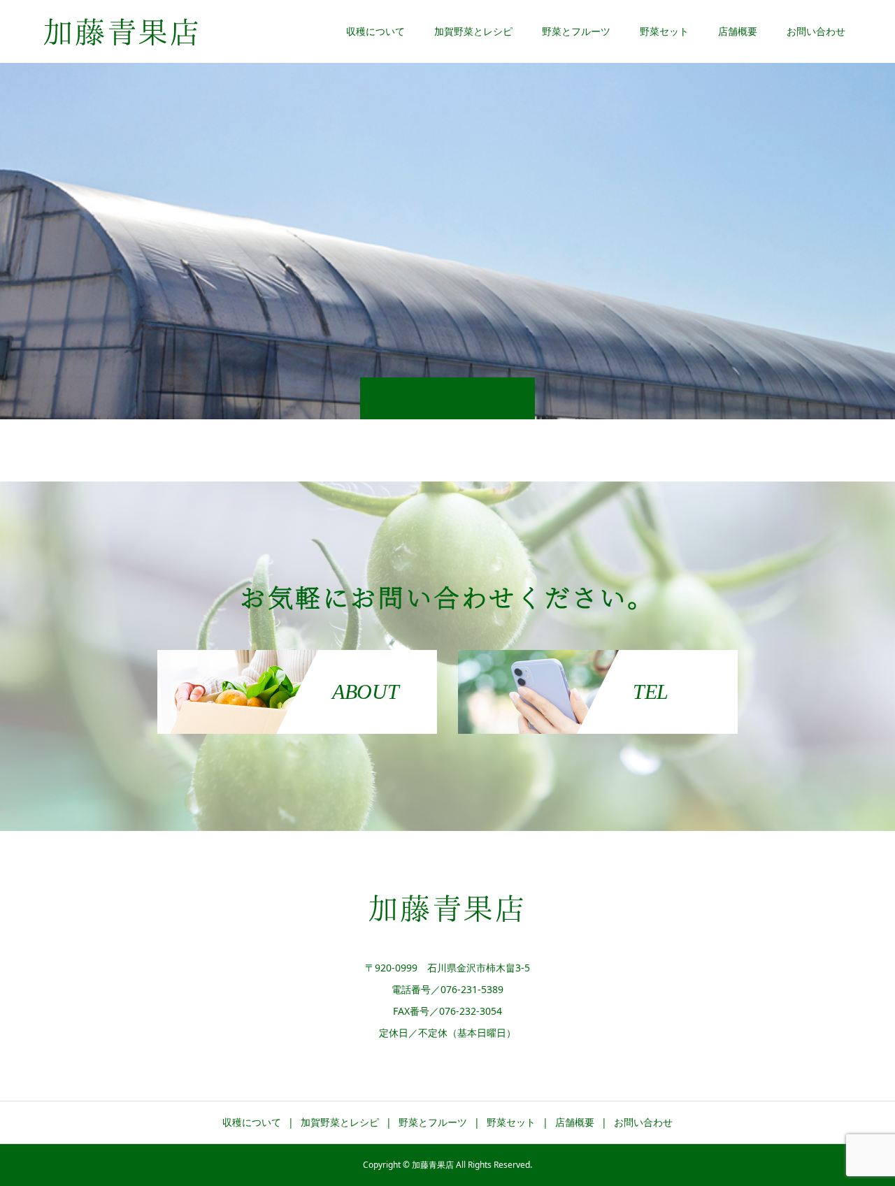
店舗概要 (737, 31)
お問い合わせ (816, 31)
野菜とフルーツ (576, 31)
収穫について (375, 31)
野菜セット (664, 31)
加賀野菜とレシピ (473, 31)
